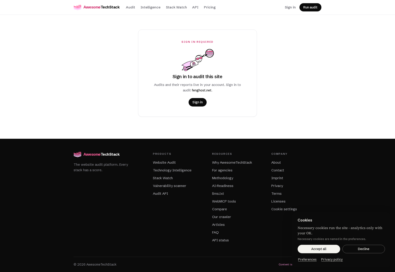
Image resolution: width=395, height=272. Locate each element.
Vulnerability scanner (169, 186)
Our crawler (221, 217)
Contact (277, 170)
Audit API (160, 193)
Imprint (277, 178)
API (195, 7)
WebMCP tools (224, 201)
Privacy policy (332, 259)
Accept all (318, 249)
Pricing (210, 7)
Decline (363, 249)
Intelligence (150, 7)
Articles (218, 224)
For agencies (222, 170)
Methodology (222, 178)
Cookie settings (284, 209)
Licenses (278, 201)
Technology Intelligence (172, 170)
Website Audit (164, 162)
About (276, 162)
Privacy (277, 186)
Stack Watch (176, 7)
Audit (130, 7)
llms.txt (218, 193)
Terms (276, 193)
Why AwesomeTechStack (232, 162)
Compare (219, 209)
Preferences (307, 259)
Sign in (290, 7)
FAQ (215, 232)
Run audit (310, 7)
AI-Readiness (222, 186)
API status (220, 240)
